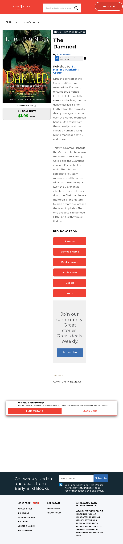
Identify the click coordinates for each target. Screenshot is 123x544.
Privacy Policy (54, 513)
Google (70, 282)
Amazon (70, 241)
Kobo (70, 293)
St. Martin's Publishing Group (66, 69)
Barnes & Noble (70, 251)
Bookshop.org (69, 262)
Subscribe (109, 6)
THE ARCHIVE (23, 513)
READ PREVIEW (25, 105)
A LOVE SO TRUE (25, 509)
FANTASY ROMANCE (74, 32)
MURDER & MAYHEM (26, 526)
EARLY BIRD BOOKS (26, 517)
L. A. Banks (64, 54)
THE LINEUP (23, 522)
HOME (57, 32)
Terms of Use (53, 509)
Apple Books (69, 272)
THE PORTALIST (25, 530)
